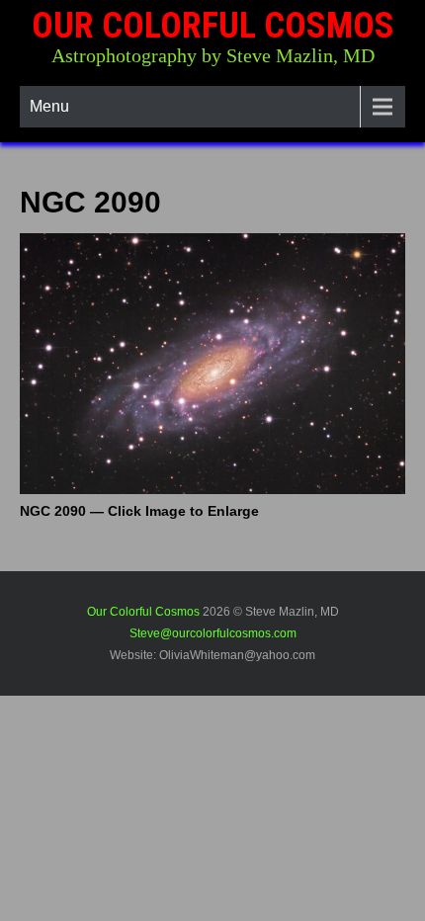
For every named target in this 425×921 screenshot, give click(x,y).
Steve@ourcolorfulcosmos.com (213, 633)
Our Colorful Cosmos (213, 25)
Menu (49, 106)
